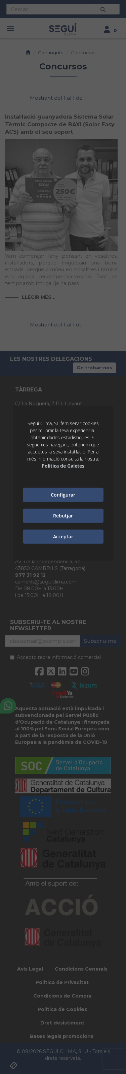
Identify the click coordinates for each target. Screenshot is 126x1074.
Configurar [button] (63, 495)
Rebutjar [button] (63, 515)
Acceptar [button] (63, 536)
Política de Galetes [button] (63, 465)
